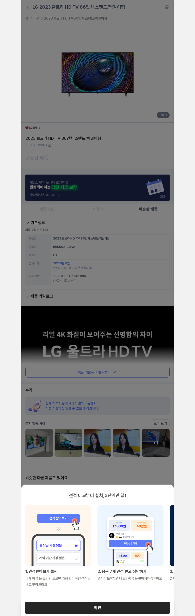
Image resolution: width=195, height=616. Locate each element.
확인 (97, 607)
